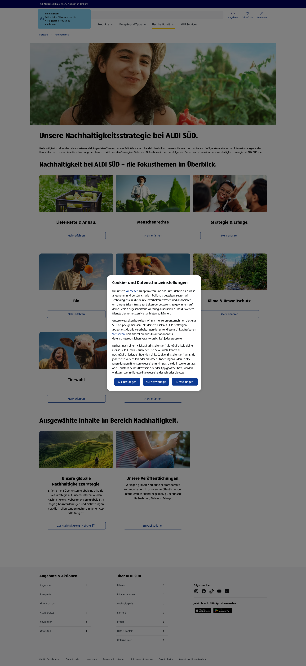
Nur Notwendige (156, 382)
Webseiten (132, 291)
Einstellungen (184, 382)
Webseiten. (118, 334)
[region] (154, 333)
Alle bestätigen (127, 382)
